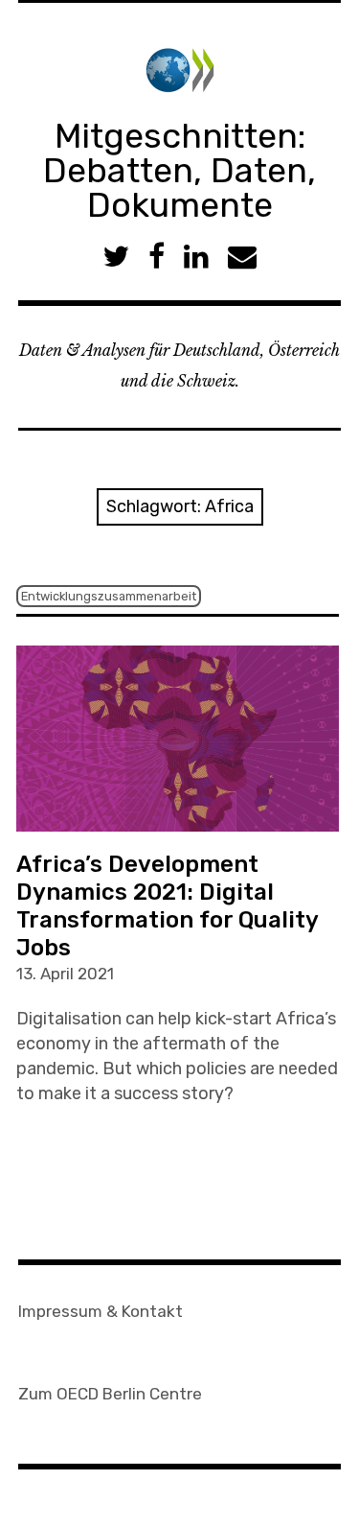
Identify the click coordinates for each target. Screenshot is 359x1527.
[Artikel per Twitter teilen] (115, 256)
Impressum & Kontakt (100, 1311)
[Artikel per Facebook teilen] (156, 256)
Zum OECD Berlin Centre (110, 1393)
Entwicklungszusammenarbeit (108, 596)
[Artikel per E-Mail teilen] (242, 256)
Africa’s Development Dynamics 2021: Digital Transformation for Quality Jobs (167, 906)
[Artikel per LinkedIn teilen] (196, 256)
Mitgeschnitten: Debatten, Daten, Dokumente (179, 170)
